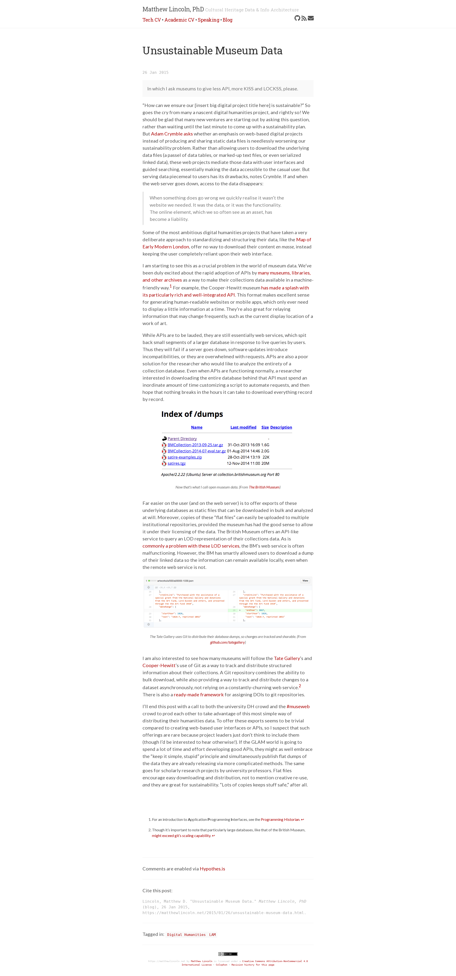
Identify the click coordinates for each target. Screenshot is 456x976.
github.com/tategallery (227, 642)
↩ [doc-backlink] (302, 819)
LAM (212, 935)
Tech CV (151, 20)
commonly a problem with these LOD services (190, 545)
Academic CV (179, 20)
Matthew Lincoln (201, 961)
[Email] (311, 18)
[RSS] (304, 18)
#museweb (298, 706)
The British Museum (264, 487)
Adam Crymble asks (172, 133)
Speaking (208, 20)
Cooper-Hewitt (159, 665)
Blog (228, 20)
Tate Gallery (287, 658)
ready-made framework (199, 694)
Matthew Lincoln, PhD (173, 9)
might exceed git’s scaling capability (181, 835)
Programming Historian (280, 819)
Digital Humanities (186, 935)
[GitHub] (297, 18)
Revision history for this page (253, 964)
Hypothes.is (212, 868)
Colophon (221, 964)
